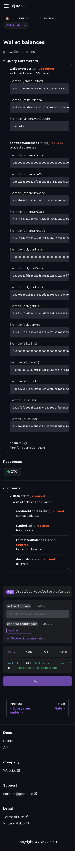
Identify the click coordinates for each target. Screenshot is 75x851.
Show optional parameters (28, 638)
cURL (11, 651)
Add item (14, 630)
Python (63, 651)
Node (29, 651)
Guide (8, 741)
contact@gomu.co (18, 794)
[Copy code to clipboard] (64, 88)
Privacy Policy (14, 823)
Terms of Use (13, 817)
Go (46, 651)
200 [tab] (14, 471)
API (6, 747)
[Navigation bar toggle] (6, 6)
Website (9, 771)
